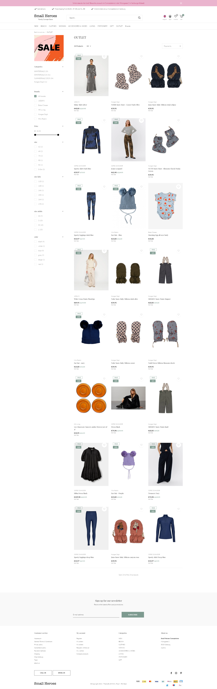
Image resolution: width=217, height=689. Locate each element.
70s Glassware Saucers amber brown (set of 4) (90, 428)
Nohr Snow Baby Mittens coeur (123, 363)
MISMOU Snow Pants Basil (158, 427)
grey (41, 255)
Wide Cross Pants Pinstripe (84, 299)
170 (41, 204)
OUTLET (119, 26)
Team (36, 660)
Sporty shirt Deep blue (157, 557)
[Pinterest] (181, 673)
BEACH (43, 26)
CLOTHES (52, 26)
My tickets (80, 644)
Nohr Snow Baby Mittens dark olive (124, 299)
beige (41, 260)
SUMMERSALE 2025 (43, 78)
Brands (127, 26)
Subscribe (133, 615)
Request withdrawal (83, 648)
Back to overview (39, 32)
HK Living (41, 110)
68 (40, 151)
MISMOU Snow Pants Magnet (159, 299)
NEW (36, 26)
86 (40, 165)
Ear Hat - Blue (116, 235)
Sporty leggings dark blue (84, 235)
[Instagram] (176, 673)
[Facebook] (171, 673)
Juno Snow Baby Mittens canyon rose (125, 557)
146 (41, 190)
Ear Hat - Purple (117, 493)
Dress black (115, 427)
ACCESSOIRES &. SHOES (77, 26)
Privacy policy (38, 644)
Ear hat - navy (79, 363)
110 (41, 181)
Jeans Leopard (116, 169)
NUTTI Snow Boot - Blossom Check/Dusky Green (164, 170)
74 (40, 156)
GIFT (112, 26)
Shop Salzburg (38, 657)
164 (41, 199)
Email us (61, 673)
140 (41, 186)
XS (40, 216)
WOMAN (62, 26)
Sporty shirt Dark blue (82, 169)
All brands (42, 96)
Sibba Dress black (80, 493)
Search (139, 18)
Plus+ (118, 684)
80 (40, 160)
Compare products (82, 654)
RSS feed (124, 684)
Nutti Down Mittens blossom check (161, 363)
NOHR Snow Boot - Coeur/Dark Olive (125, 105)
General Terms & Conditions (43, 641)
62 (40, 147)
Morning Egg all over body (158, 235)
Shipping (37, 654)
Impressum (37, 638)
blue (41, 251)
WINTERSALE (41, 71)
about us (37, 663)
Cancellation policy (40, 648)
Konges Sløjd (43, 114)
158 (41, 195)
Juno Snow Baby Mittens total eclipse (162, 105)
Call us (43, 673)
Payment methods (40, 651)
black (41, 241)
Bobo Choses (43, 105)
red (40, 264)
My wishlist (80, 651)
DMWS (112, 684)
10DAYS (41, 101)
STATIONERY (102, 26)
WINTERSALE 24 (42, 75)
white (41, 246)
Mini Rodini (42, 119)
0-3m (41, 169)
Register (79, 638)
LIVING (92, 26)
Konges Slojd (40, 82)
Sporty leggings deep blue (84, 557)
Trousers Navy (153, 493)
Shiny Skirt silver (80, 105)
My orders (80, 641)
